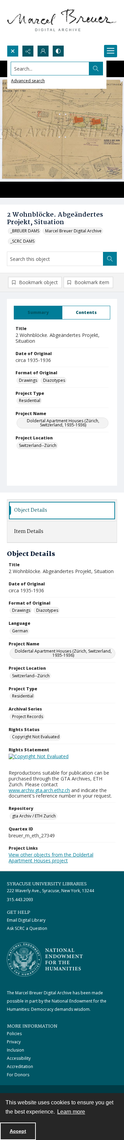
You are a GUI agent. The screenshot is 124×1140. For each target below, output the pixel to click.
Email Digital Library (26, 920)
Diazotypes (54, 380)
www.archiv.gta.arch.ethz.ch (39, 790)
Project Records (27, 716)
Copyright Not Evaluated (36, 737)
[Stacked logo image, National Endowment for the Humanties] (45, 959)
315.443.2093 (20, 899)
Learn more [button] (71, 1112)
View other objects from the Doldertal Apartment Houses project (51, 857)
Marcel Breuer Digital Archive (73, 231)
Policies (14, 1033)
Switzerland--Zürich (37, 445)
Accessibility (19, 1058)
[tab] (38, 312)
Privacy (14, 1042)
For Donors (18, 1075)
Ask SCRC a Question (27, 928)
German (20, 631)
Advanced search (28, 81)
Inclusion (15, 1050)
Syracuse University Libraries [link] (47, 884)
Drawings (28, 380)
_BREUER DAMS (24, 231)
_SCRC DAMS (22, 241)
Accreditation (20, 1066)
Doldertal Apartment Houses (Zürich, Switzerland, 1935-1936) (63, 423)
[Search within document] (110, 259)
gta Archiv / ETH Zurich (34, 816)
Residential (29, 400)
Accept (18, 1131)
